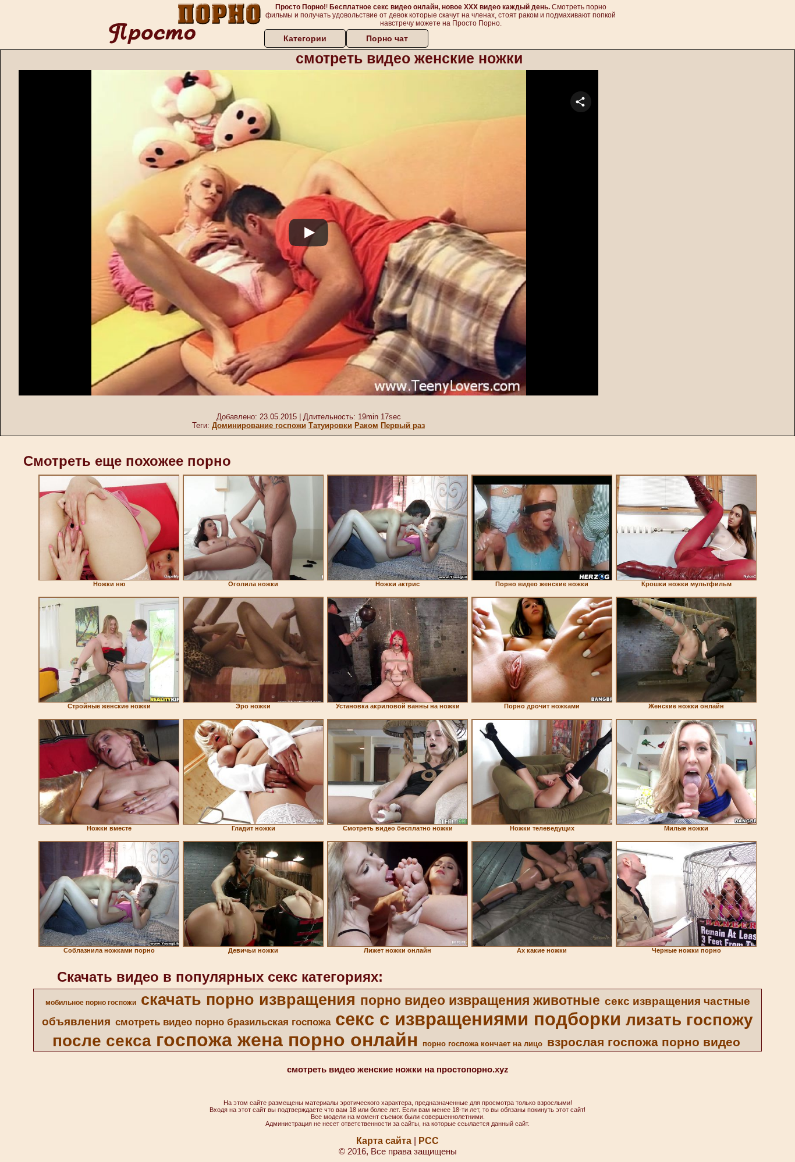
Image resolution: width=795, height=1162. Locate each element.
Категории (304, 38)
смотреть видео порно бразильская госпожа (223, 1022)
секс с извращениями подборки (478, 1019)
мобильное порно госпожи (90, 1003)
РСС (428, 1141)
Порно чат (387, 38)
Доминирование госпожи (259, 425)
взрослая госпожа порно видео (643, 1042)
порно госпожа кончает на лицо (482, 1043)
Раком (366, 425)
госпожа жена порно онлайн (287, 1039)
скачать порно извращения (248, 999)
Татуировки (330, 425)
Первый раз (403, 425)
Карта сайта (383, 1141)
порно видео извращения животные (480, 1000)
